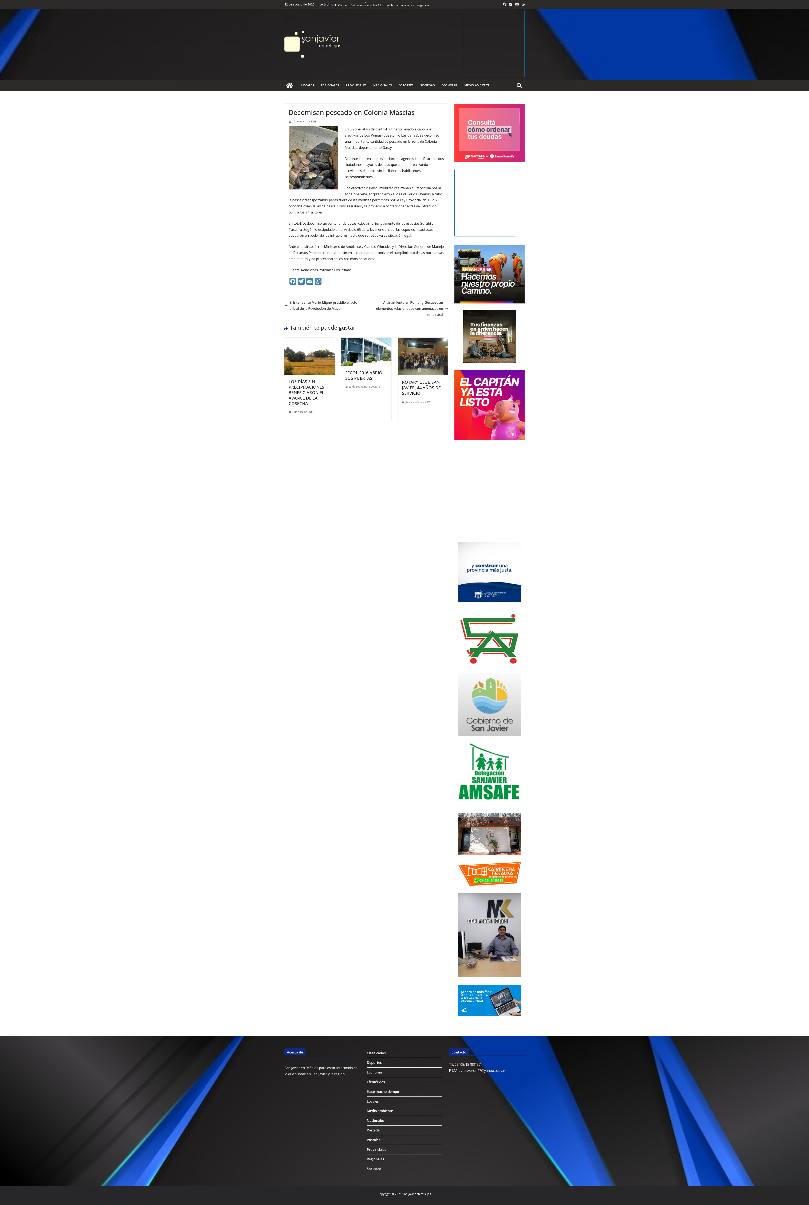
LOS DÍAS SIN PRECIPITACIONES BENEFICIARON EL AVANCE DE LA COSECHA (306, 392)
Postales (373, 1140)
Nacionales (382, 85)
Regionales (330, 85)
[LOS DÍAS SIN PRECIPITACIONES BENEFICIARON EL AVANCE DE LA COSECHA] (309, 340)
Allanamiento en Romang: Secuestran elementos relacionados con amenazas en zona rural (409, 308)
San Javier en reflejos (416, 1194)
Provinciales (356, 85)
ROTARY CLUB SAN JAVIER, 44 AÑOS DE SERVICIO (421, 387)
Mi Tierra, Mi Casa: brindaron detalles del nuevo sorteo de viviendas (381, 4)
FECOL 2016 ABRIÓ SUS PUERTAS (363, 375)
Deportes (406, 85)
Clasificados (376, 1053)
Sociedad (427, 85)
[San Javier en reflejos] (289, 85)
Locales (307, 85)
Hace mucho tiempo (383, 1091)
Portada (373, 1130)
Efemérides (376, 1082)
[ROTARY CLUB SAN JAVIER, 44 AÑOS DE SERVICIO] (423, 340)
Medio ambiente (477, 85)
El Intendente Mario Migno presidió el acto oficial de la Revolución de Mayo (323, 305)
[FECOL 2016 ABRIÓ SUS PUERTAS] (366, 340)
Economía (450, 85)
